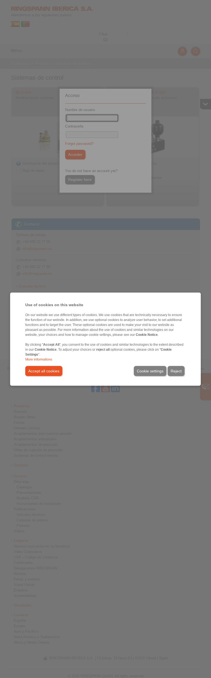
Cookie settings (150, 371)
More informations (38, 359)
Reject (176, 371)
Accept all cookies (43, 371)
